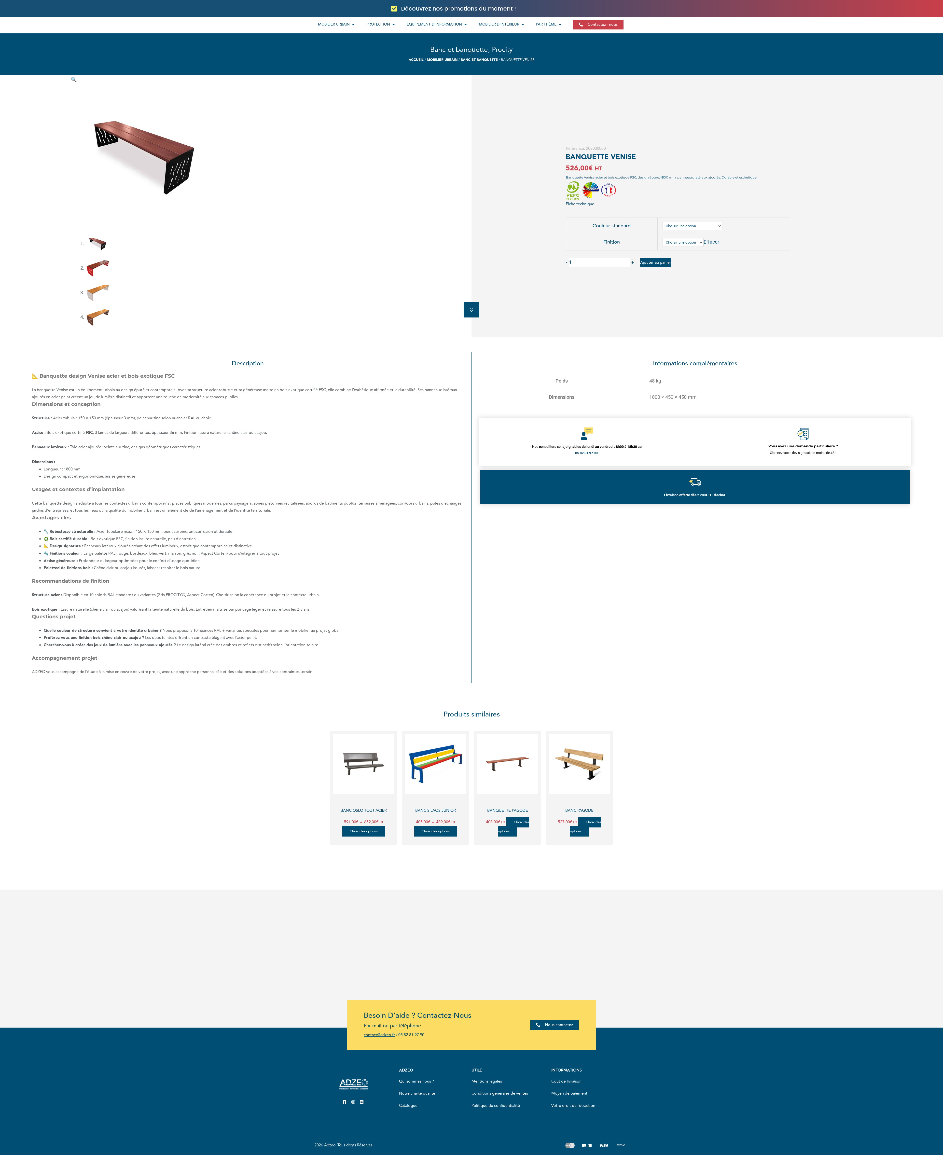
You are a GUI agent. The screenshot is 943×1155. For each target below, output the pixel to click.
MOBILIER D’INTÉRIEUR (499, 24)
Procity (502, 49)
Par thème (546, 24)
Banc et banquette (459, 49)
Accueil (416, 60)
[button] (74, 79)
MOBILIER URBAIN (334, 24)
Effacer (711, 242)
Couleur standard (612, 226)
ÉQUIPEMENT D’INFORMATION (434, 24)
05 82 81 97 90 (411, 1035)
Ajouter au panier (655, 262)
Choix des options (364, 831)
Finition (611, 242)
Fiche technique (580, 204)
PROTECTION (378, 24)
